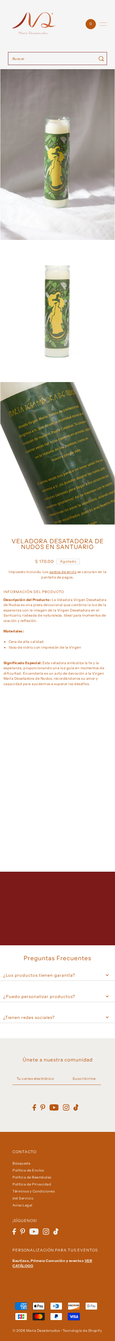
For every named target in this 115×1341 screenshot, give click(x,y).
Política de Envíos (28, 1170)
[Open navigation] (103, 24)
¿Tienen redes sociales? (29, 1017)
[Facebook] (14, 1231)
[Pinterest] (22, 1231)
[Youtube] (34, 1231)
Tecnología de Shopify (82, 1330)
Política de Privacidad (31, 1184)
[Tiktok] (55, 1231)
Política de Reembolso (31, 1177)
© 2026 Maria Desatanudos (36, 1330)
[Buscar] (101, 58)
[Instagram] (46, 1231)
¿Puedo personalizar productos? (39, 996)
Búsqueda (21, 1163)
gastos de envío (63, 572)
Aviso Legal (22, 1205)
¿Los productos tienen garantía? (39, 975)
